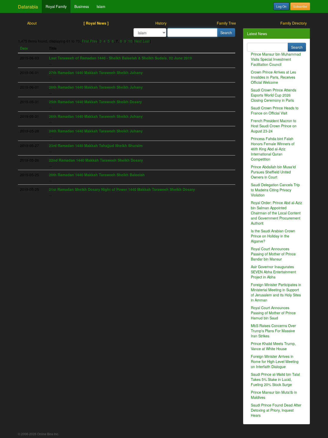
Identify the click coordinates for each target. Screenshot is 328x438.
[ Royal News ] (96, 23)
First (85, 41)
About (32, 23)
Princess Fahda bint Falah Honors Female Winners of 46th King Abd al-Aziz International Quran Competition (272, 149)
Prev (93, 41)
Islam (101, 6)
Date (24, 48)
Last (146, 41)
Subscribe (300, 6)
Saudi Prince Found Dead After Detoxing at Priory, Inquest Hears (276, 410)
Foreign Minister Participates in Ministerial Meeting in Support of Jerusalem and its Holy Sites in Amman (276, 292)
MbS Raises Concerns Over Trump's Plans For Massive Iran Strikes (273, 330)
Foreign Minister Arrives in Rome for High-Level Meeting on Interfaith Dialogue (275, 361)
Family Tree (226, 23)
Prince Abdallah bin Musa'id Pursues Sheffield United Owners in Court (273, 172)
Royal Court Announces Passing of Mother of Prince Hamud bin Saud (273, 312)
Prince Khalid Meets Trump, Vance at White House (273, 346)
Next (138, 41)
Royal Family (56, 6)
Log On (281, 6)
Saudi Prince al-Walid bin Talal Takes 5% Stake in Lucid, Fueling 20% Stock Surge (275, 379)
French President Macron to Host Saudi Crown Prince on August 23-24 (273, 125)
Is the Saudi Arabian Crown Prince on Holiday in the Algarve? (273, 236)
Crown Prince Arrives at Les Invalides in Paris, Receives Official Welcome (273, 77)
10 (130, 41)
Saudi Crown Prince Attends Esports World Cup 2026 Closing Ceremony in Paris (273, 95)
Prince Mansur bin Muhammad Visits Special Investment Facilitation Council (276, 59)
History (161, 23)
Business (81, 6)
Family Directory (293, 23)
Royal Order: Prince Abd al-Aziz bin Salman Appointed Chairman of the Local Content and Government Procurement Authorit (276, 213)
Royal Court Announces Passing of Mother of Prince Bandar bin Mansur (273, 254)
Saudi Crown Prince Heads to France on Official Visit (275, 110)
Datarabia (28, 6)
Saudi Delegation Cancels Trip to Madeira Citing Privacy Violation (275, 189)
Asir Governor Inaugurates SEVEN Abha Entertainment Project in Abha (273, 271)
